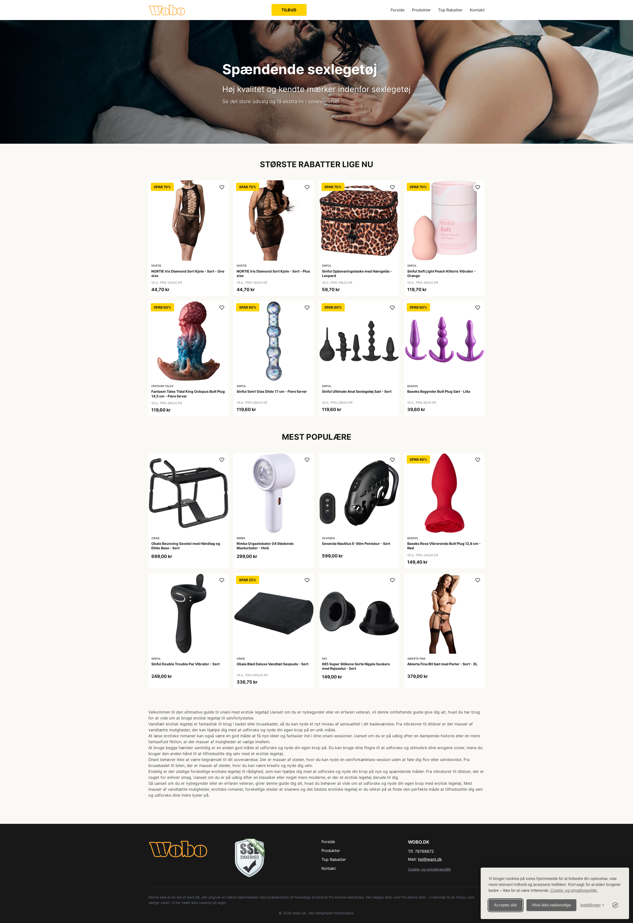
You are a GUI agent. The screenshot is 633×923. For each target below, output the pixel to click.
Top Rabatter (450, 9)
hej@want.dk (430, 859)
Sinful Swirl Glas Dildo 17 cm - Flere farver (272, 391)
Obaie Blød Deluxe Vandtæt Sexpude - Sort (272, 664)
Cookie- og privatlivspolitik (429, 869)
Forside (398, 9)
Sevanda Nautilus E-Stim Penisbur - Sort (356, 543)
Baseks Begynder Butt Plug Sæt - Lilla (438, 391)
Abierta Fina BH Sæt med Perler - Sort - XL (442, 664)
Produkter (421, 9)
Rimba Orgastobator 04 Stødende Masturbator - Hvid (265, 545)
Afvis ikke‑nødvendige (551, 905)
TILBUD (289, 9)
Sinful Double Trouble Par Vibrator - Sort (185, 664)
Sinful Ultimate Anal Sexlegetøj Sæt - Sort (356, 391)
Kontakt (477, 9)
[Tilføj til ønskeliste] (221, 187)
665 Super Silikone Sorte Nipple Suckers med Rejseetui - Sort (356, 666)
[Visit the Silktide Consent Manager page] (615, 905)
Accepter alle (505, 905)
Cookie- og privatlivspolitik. (574, 890)
